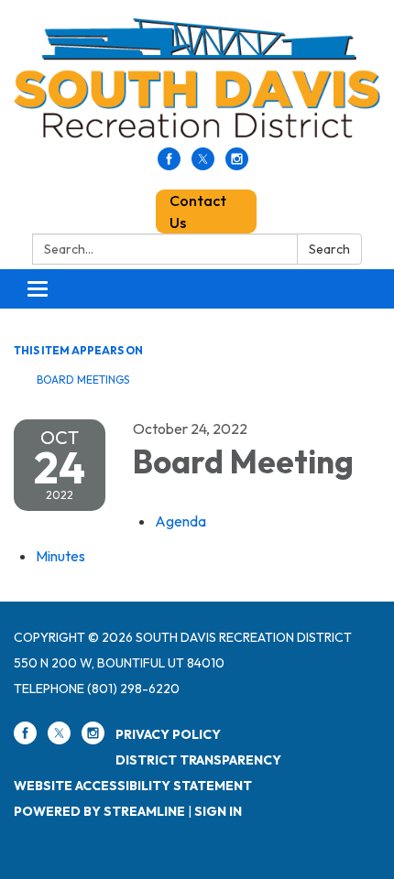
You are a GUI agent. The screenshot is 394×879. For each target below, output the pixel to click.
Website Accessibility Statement (133, 785)
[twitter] (203, 165)
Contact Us (198, 211)
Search (329, 249)
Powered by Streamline (99, 811)
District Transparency (198, 760)
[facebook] (169, 165)
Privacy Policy (168, 734)
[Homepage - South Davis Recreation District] (197, 82)
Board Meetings (83, 379)
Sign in (218, 811)
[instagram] (236, 165)
